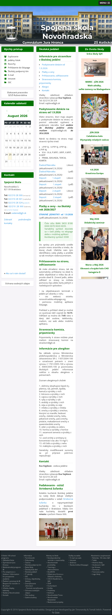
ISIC (9, 82)
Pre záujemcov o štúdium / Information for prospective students (11, 575)
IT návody (28, 574)
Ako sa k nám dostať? (16, 273)
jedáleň (26, 203)
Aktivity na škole (52, 555)
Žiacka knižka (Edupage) (79, 565)
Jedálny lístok (14, 60)
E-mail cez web (75, 558)
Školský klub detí (31, 569)
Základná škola (8, 560)
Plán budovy (29, 595)
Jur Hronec (96, 567)
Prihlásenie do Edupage (19, 67)
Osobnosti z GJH (98, 565)
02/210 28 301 (15, 199)
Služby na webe (74, 555)
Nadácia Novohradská (11, 593)
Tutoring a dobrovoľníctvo (53, 568)
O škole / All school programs (8, 556)
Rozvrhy (12, 63)
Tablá (94, 560)
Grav (57, 612)
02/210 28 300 (15, 195)
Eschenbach (52, 586)
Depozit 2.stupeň (50, 190)
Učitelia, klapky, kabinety (8, 589)
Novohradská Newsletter (53, 598)
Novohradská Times (55, 595)
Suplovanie (13, 56)
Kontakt (45, 90)
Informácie (28, 555)
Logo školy (96, 574)
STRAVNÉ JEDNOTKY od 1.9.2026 (56, 214)
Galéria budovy (31, 597)
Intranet (11, 78)
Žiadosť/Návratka (47, 165)
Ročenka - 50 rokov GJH (101, 558)
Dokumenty (29, 560)
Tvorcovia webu (98, 572)
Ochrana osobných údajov (17, 283)
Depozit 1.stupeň (50, 178)
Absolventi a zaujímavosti (100, 555)
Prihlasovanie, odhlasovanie (55, 75)
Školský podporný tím (18, 71)
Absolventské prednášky (53, 563)
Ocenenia (96, 569)
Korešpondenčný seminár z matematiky (56, 559)
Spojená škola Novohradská (67, 32)
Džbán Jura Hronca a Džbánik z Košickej (55, 575)
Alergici (45, 86)
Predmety (51, 590)
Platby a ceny (48, 72)
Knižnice (51, 593)
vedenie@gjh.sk (19, 213)
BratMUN (51, 572)
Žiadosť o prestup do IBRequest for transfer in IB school (11, 583)
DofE (49, 583)
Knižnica (73, 562)
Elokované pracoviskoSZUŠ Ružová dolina (17, 94)
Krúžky (50, 588)
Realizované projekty (55, 602)
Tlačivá (27, 562)
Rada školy (29, 567)
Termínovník (30, 558)
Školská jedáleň (31, 572)
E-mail (11, 75)
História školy (97, 562)
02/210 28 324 (15, 202)
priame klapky (12, 210)
